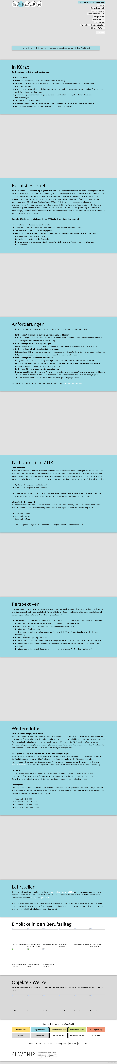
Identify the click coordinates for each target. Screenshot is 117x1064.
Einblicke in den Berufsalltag (92, 25)
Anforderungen (98, 11)
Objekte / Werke (97, 28)
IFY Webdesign (111, 1063)
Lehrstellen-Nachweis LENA (62, 892)
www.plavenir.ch (19, 765)
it (82, 1043)
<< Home (100, 32)
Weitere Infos (98, 19)
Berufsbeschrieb (97, 8)
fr (79, 1043)
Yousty (33, 897)
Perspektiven (99, 16)
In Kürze (101, 5)
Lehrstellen (99, 22)
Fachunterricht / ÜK (96, 13)
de (86, 1043)
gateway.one (46, 897)
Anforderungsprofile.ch (74, 383)
